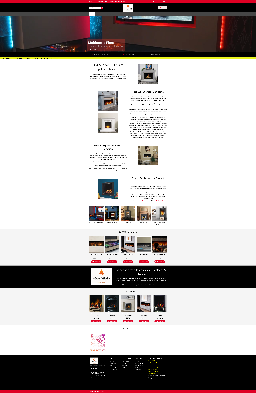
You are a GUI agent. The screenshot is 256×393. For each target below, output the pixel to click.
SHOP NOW (93, 49)
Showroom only (96, 261)
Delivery (124, 365)
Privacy (124, 367)
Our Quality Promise (99, 1)
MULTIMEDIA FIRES (139, 363)
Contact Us (113, 363)
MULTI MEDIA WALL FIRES (143, 14)
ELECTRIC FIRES (110, 14)
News (111, 365)
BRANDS (137, 371)
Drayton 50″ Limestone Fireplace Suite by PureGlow (128, 315)
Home (92, 14)
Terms (124, 363)
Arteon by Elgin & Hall (96, 254)
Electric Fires (139, 365)
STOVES (120, 14)
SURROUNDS (138, 369)
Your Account (126, 361)
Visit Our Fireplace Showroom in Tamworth (115, 1)
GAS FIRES (99, 14)
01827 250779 (159, 200)
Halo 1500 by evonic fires (112, 254)
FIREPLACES (129, 14)
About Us (91, 1)
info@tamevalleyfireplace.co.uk (143, 200)
